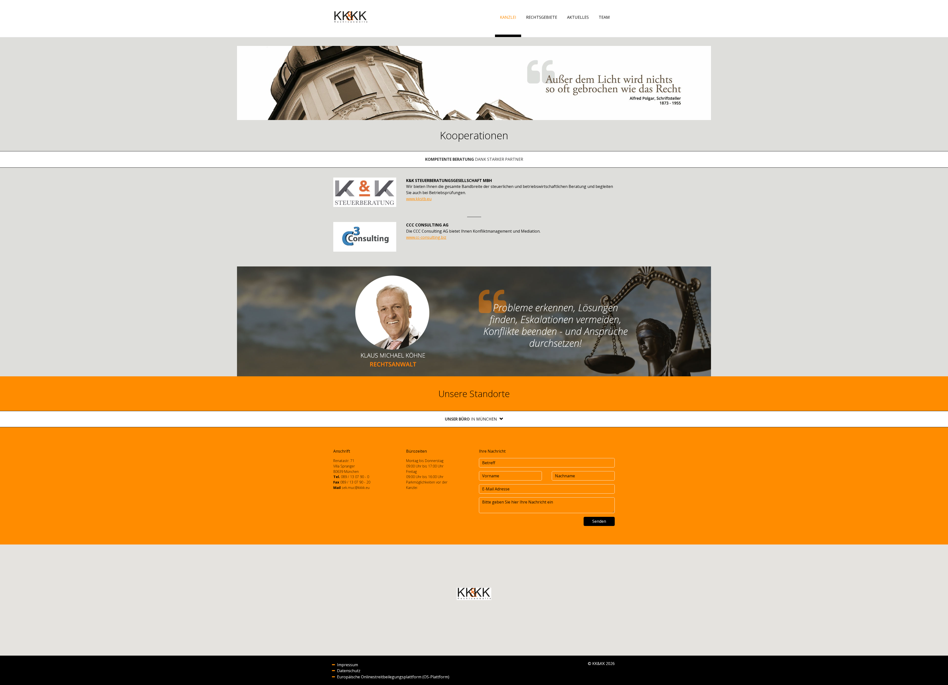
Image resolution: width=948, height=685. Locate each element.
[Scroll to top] (937, 674)
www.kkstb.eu (419, 198)
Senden (599, 521)
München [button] (486, 419)
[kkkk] (350, 17)
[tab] (489, 419)
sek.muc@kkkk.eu (356, 487)
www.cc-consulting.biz (426, 237)
